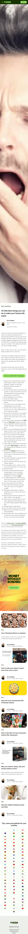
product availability (21, 523)
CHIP (24, 420)
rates (19, 476)
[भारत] (23, 871)
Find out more (14, 587)
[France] (23, 858)
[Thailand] (14, 902)
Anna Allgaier (10, 320)
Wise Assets (14, 445)
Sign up (24, 2)
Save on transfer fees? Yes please (14, 376)
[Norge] (14, 886)
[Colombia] (23, 846)
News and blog (14, 931)
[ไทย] (23, 902)
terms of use (10, 523)
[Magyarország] (14, 867)
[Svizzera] (23, 839)
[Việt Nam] (23, 908)
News (2, 306)
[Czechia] (14, 849)
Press (14, 932)
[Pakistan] (23, 889)
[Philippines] (14, 889)
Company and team (14, 929)
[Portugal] (14, 893)
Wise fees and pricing (17, 525)
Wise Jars (11, 422)
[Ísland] (14, 874)
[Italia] (23, 874)
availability (7, 449)
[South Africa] (14, 911)
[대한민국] (23, 877)
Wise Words (8, 306)
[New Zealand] (23, 886)
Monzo (13, 450)
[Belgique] (23, 833)
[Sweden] (23, 896)
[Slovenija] (23, 899)
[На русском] (14, 896)
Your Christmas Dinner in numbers (13, 633)
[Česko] (23, 849)
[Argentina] (14, 830)
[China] (14, 846)
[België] (14, 833)
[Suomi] (14, 858)
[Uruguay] (14, 908)
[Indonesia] (23, 867)
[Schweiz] (14, 842)
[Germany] (14, 852)
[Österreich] (23, 830)
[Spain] (23, 855)
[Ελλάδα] (23, 861)
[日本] (14, 877)
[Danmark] (23, 852)
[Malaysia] (23, 883)
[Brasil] (23, 836)
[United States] (23, 905)
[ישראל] (14, 871)
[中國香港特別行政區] (23, 864)
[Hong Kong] (14, 864)
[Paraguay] (23, 893)
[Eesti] (14, 855)
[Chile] (23, 842)
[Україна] (14, 905)
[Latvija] (14, 880)
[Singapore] (14, 899)
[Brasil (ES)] (14, 836)
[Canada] (14, 839)
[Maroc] (23, 880)
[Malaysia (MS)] (14, 883)
